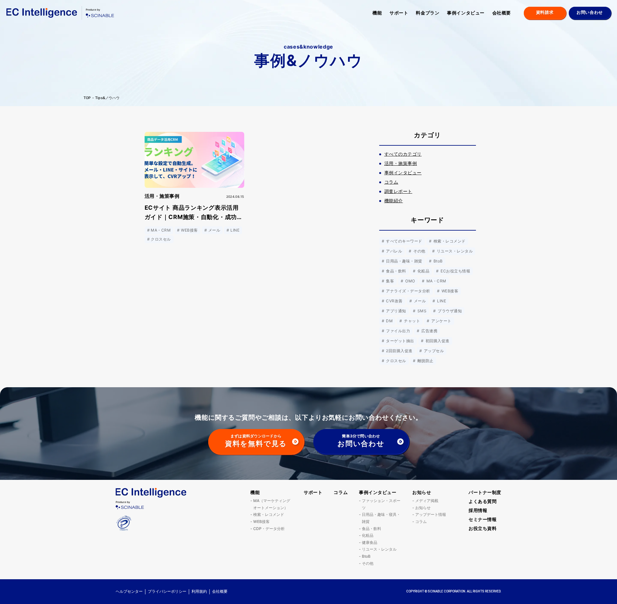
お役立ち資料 (482, 528)
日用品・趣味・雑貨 (403, 261)
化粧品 (422, 271)
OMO (409, 281)
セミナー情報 (482, 519)
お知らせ (421, 492)
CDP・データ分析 (269, 528)
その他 (418, 251)
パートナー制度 (485, 492)
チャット (411, 320)
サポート (398, 12)
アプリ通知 (395, 310)
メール (419, 300)
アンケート (441, 320)
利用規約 (199, 591)
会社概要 (501, 12)
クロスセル (395, 360)
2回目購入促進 (399, 350)
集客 (389, 281)
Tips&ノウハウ (107, 98)
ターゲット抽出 (399, 340)
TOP (87, 98)
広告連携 (428, 330)
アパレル (393, 251)
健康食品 (369, 542)
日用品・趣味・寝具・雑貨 (381, 518)
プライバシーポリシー (167, 591)
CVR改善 (394, 300)
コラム (341, 492)
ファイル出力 (397, 330)
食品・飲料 (395, 271)
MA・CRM (435, 281)
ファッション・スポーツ (381, 504)
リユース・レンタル (454, 251)
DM (389, 320)
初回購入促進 (436, 340)
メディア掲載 (426, 500)
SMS (421, 310)
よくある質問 (482, 501)
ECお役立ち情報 (455, 271)
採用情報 (478, 510)
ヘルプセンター (129, 591)
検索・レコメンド (448, 241)
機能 (377, 12)
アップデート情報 (430, 514)
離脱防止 (424, 360)
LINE (441, 300)
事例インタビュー (465, 12)
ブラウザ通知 (449, 310)
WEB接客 (449, 290)
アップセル (433, 350)
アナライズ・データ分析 (407, 290)
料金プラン (427, 12)
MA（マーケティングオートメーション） (271, 504)
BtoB (437, 261)
